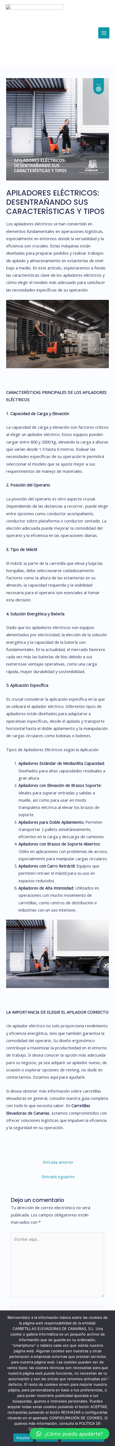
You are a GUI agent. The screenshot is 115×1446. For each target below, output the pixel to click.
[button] (69, 1433)
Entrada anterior (58, 1162)
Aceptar (23, 1437)
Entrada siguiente (58, 1176)
